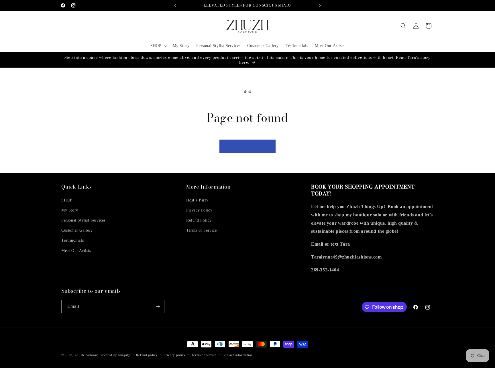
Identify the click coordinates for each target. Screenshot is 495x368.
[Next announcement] (320, 5)
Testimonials (72, 240)
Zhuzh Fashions (87, 355)
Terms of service (204, 355)
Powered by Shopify (114, 355)
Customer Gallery (77, 230)
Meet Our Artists (76, 250)
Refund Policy (199, 220)
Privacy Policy (199, 210)
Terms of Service (201, 230)
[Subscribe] (158, 306)
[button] (158, 46)
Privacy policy (175, 355)
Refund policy (147, 355)
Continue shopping (247, 146)
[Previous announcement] (175, 5)
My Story (69, 210)
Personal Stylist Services (83, 220)
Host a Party (197, 200)
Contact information (238, 355)
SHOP (66, 200)
